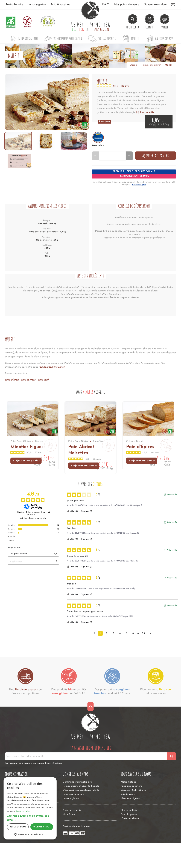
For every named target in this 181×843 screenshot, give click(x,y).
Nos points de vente (126, 4)
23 (143, 633)
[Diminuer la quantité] (95, 155)
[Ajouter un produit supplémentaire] (129, 155)
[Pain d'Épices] (148, 419)
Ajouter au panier (155, 155)
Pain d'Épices (140, 447)
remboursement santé (52, 367)
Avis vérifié (172, 495)
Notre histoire (14, 4)
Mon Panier (69, 814)
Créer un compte (72, 810)
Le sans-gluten (37, 4)
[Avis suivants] (150, 633)
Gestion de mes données (76, 826)
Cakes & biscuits (107, 38)
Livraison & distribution (134, 790)
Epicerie (135, 38)
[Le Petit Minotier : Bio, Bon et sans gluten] (90, 22)
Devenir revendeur (155, 4)
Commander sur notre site (77, 782)
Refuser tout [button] (18, 826)
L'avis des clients (130, 818)
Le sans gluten (71, 798)
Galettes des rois (164, 38)
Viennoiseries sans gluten (68, 38)
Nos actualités (129, 810)
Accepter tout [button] (42, 826)
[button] (30, 818)
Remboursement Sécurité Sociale (81, 786)
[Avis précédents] (94, 633)
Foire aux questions (73, 794)
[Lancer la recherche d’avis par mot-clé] (56, 561)
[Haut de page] (90, 706)
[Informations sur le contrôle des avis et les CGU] (49, 512)
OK (171, 756)
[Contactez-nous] (173, 4)
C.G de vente (128, 794)
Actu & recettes (60, 4)
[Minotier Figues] (32, 419)
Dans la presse (129, 814)
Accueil (134, 65)
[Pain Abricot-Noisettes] (90, 419)
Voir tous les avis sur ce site (33, 518)
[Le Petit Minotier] (90, 726)
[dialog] (30, 808)
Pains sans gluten (28, 38)
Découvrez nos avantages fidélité (81, 790)
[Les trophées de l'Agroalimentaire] (47, 22)
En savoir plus (139, 185)
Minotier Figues (26, 447)
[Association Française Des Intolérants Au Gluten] (27, 22)
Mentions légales (130, 798)
